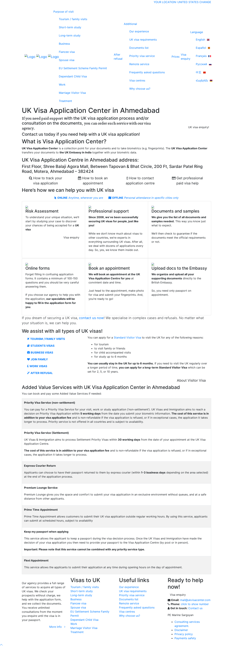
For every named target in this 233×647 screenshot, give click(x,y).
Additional (130, 24)
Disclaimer (181, 630)
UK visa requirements (143, 39)
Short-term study (70, 27)
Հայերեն (202, 80)
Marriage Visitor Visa (72, 92)
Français (201, 56)
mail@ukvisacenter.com (195, 600)
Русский (202, 64)
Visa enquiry (71, 237)
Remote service (139, 64)
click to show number (195, 604)
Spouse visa (66, 60)
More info (56, 626)
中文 (199, 72)
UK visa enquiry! (198, 127)
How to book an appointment (94, 180)
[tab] (79, 197)
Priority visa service (142, 56)
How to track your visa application (47, 180)
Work (62, 84)
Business (64, 43)
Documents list (139, 47)
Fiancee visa (67, 52)
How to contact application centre (140, 180)
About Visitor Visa (191, 380)
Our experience (139, 31)
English (201, 39)
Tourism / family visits (73, 19)
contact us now (91, 318)
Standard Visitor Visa (127, 337)
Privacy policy (183, 634)
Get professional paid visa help (189, 180)
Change (205, 2)
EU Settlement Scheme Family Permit (83, 68)
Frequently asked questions (147, 72)
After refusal (118, 56)
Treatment (65, 101)
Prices (175, 56)
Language (196, 32)
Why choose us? (139, 88)
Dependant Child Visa (73, 76)
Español (201, 47)
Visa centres (137, 80)
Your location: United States (176, 2)
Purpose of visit (63, 11)
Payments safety (185, 638)
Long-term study (70, 35)
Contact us (195, 608)
